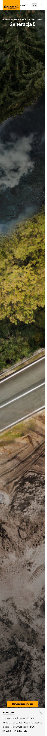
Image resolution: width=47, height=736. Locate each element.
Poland (22, 5)
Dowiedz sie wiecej (22, 704)
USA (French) (20, 731)
